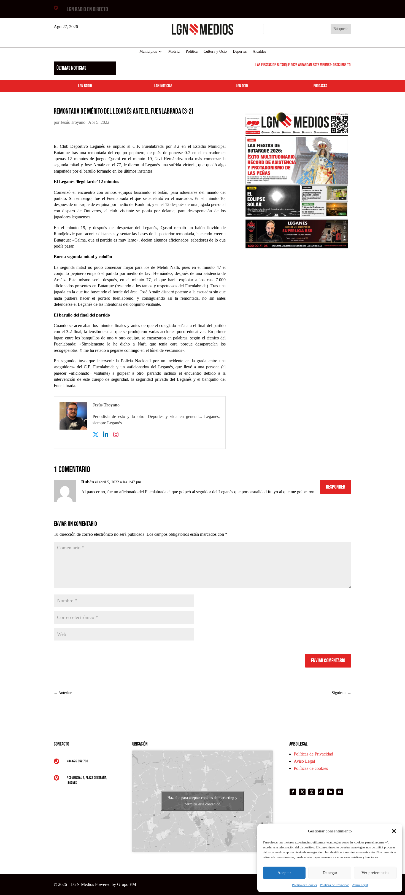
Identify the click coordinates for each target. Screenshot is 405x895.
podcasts (320, 86)
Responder (335, 487)
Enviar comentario (328, 660)
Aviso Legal (360, 885)
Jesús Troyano (73, 122)
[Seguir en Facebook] (292, 791)
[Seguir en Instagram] (311, 791)
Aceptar (284, 872)
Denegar (330, 872)
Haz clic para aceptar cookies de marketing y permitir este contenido (202, 801)
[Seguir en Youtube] (339, 791)
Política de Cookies (304, 885)
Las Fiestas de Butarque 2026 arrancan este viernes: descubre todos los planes (308, 65)
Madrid (174, 51)
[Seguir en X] (302, 791)
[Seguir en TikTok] (321, 791)
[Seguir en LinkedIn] (330, 791)
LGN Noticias (163, 86)
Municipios (148, 51)
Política (192, 51)
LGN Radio (85, 86)
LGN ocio (242, 86)
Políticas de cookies (311, 768)
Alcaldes (259, 51)
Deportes (240, 51)
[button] (394, 831)
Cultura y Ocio (215, 51)
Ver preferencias (375, 872)
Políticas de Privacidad (334, 885)
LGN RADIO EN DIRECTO (87, 9)
